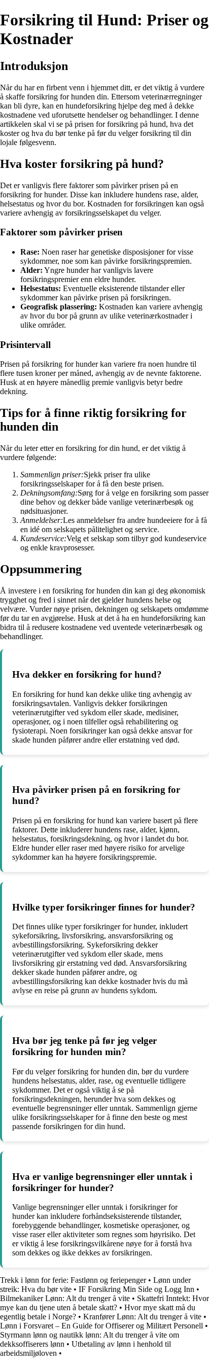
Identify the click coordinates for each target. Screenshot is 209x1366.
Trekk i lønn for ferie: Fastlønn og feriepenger (73, 1280)
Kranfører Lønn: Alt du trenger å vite (142, 1316)
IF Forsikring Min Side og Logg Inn (136, 1289)
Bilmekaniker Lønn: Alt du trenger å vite (65, 1298)
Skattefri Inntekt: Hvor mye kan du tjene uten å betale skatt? (104, 1303)
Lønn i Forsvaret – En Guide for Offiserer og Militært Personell (101, 1325)
